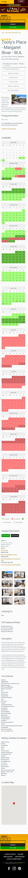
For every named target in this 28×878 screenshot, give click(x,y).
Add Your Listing (14, 5)
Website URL (5, 552)
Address (3, 540)
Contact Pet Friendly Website (14, 859)
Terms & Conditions (19, 856)
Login (21, 1)
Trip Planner (12, 27)
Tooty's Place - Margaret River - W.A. (13, 32)
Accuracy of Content (10, 854)
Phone (3, 548)
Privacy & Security (8, 856)
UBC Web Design (20, 863)
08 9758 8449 (4, 550)
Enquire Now (5, 535)
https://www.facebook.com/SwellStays (11, 564)
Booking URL (5, 556)
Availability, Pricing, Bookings (9, 128)
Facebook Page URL (7, 562)
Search (12, 24)
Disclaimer (20, 854)
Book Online (15, 535)
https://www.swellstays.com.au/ (9, 554)
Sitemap (4, 862)
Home (3, 32)
